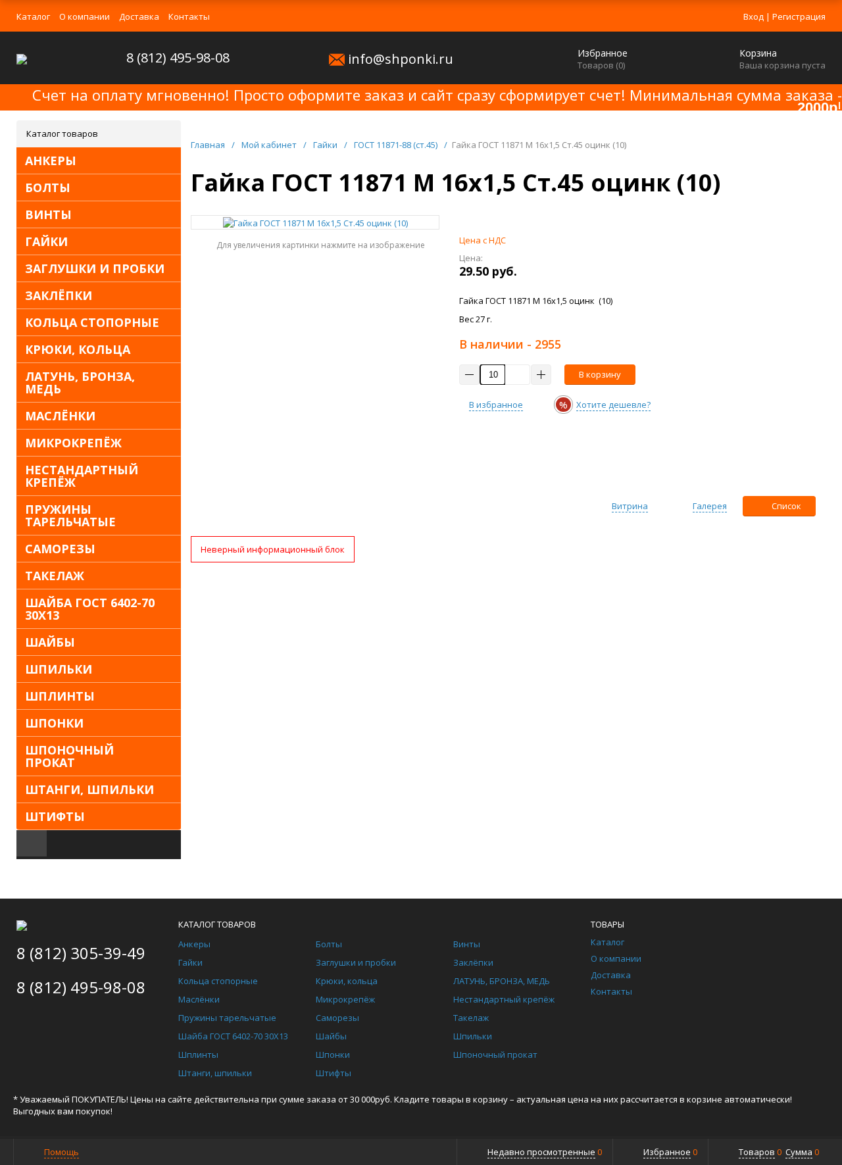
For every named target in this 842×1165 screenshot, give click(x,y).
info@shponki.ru (400, 59)
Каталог (33, 16)
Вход (753, 16)
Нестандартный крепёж (81, 476)
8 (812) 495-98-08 (178, 57)
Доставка (139, 16)
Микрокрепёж (73, 443)
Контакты (189, 16)
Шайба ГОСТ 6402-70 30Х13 (90, 609)
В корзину (600, 374)
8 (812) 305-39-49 (80, 953)
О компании (84, 16)
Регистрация (799, 16)
